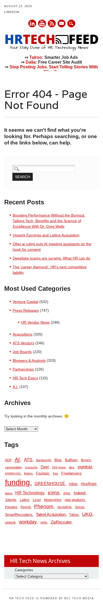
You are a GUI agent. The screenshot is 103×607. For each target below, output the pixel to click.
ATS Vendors (23, 343)
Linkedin (32, 23)
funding (17, 482)
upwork (10, 522)
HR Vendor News (35, 322)
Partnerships (23, 369)
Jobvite (10, 500)
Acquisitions (22, 334)
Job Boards (22, 352)
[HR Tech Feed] (51, 49)
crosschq (31, 467)
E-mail (61, 23)
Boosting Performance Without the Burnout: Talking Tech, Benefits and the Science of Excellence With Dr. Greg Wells (49, 220)
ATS (28, 459)
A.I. (15, 387)
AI (17, 459)
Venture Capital (25, 302)
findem (28, 473)
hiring (8, 493)
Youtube (42, 23)
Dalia (31, 62)
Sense (79, 507)
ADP (8, 460)
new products (75, 500)
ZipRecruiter (61, 522)
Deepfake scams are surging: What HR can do (51, 258)
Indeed (79, 493)
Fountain (42, 473)
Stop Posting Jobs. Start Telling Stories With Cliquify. (54, 69)
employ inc (13, 473)
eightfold (85, 467)
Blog (57, 460)
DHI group (58, 467)
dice (71, 467)
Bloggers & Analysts (29, 360)
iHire (66, 493)
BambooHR (43, 460)
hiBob (73, 484)
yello (43, 522)
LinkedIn (11, 12)
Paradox (11, 507)
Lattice (24, 500)
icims (53, 492)
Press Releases (26, 310)
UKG (87, 514)
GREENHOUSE (50, 483)
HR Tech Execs (25, 378)
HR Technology (29, 493)
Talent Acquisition (50, 514)
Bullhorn (71, 460)
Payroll (26, 507)
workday (27, 522)
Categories (24, 570)
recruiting (64, 507)
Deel (45, 467)
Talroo (35, 57)
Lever (37, 500)
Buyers (86, 460)
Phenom (43, 506)
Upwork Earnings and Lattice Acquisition (46, 235)
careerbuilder (13, 467)
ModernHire (52, 500)
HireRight (88, 484)
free (55, 473)
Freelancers (71, 473)
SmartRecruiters (18, 514)
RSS (52, 23)
